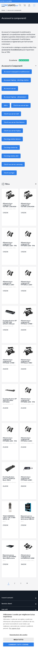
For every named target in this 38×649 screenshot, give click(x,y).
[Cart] (24, 6)
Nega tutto (18, 639)
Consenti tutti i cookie (18, 644)
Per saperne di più (14, 628)
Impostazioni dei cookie (18, 635)
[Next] (27, 583)
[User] (29, 5)
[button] (20, 6)
